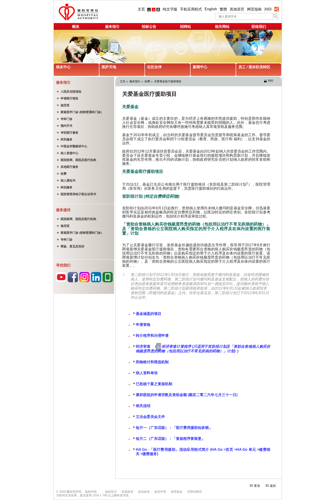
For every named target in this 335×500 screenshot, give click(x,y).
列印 (268, 9)
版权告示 (111, 491)
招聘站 (185, 26)
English (211, 9)
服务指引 (112, 26)
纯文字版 (170, 9)
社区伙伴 (154, 67)
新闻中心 (200, 67)
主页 (141, 9)
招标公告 (149, 26)
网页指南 (254, 9)
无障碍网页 (194, 491)
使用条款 (177, 491)
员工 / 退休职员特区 (254, 67)
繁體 (223, 9)
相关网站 (222, 26)
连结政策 (144, 491)
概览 (75, 26)
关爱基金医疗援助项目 (167, 81)
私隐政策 (127, 491)
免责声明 (160, 491)
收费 (147, 81)
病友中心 (63, 67)
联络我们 (259, 26)
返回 (273, 485)
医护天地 (109, 67)
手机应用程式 (191, 9)
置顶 (257, 485)
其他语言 (237, 9)
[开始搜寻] (275, 16)
